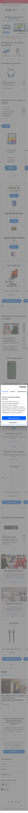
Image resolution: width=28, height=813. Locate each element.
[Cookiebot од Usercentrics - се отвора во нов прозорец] (19, 387)
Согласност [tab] (5, 391)
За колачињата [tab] (21, 391)
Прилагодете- (13, 422)
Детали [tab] (13, 391)
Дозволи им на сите (14, 418)
